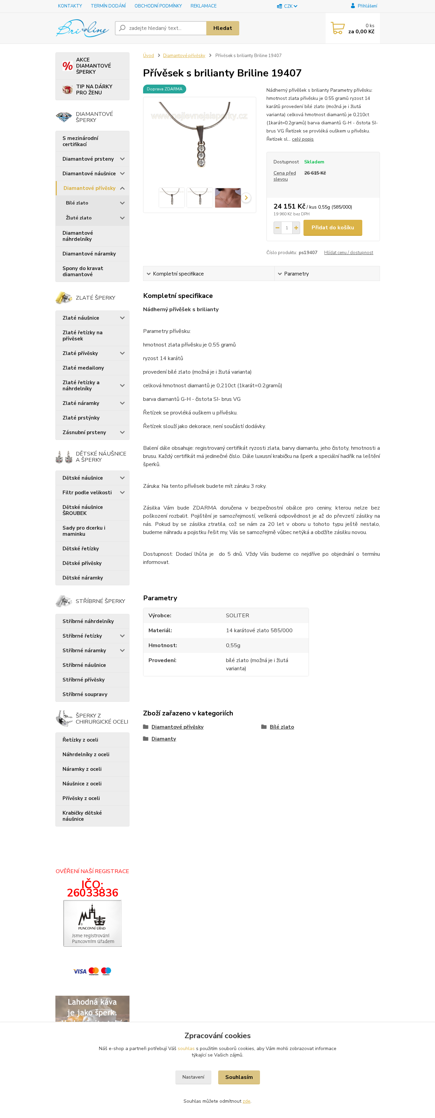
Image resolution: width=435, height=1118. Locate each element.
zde (246, 1101)
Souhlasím (239, 1077)
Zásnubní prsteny (84, 432)
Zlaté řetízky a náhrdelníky (81, 385)
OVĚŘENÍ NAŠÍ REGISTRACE (92, 871)
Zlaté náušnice (81, 318)
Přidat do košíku (333, 227)
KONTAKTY (70, 6)
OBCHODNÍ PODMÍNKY (158, 6)
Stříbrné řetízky (82, 636)
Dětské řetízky (81, 548)
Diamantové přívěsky (90, 188)
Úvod (148, 56)
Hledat (222, 28)
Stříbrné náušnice (84, 665)
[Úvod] (82, 28)
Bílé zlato (77, 203)
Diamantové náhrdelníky (78, 236)
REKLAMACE (203, 6)
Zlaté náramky (81, 403)
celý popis (303, 139)
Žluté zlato (79, 218)
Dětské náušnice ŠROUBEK (83, 510)
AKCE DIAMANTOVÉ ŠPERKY (93, 65)
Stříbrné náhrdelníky (88, 621)
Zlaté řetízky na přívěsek (83, 335)
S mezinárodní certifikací (80, 141)
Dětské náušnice (83, 478)
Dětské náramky (83, 577)
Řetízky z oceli (80, 740)
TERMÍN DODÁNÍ (108, 6)
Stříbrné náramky (84, 650)
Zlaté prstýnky (81, 417)
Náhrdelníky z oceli (86, 754)
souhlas (186, 1048)
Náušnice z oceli (82, 783)
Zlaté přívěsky (80, 353)
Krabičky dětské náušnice (82, 816)
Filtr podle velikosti (87, 492)
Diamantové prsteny (88, 159)
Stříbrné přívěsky (84, 679)
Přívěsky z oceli (81, 798)
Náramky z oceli (82, 769)
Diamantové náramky (89, 253)
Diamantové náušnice (89, 173)
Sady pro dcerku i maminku (84, 531)
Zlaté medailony (83, 368)
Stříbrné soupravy (85, 694)
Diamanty (164, 738)
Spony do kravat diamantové (83, 271)
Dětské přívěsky (82, 563)
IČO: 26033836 (92, 888)
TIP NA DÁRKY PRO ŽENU (94, 89)
